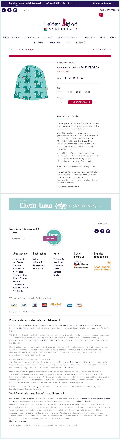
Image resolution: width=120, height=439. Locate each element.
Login (102, 10)
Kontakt (81, 43)
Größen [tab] (75, 116)
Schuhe (48, 37)
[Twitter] (4, 10)
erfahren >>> (68, 367)
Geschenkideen (67, 37)
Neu (102, 37)
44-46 (61, 92)
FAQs (56, 275)
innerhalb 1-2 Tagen (60, 3)
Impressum (38, 268)
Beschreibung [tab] (63, 116)
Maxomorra (55, 340)
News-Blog (33, 386)
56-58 (87, 92)
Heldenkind (30, 312)
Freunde (17, 265)
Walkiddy (41, 340)
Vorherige (97, 49)
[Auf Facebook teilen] (65, 78)
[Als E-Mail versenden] (82, 78)
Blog (68, 43)
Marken (39, 43)
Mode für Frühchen (57, 325)
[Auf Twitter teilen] (69, 78)
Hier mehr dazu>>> (17, 421)
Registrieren (113, 10)
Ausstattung (92, 325)
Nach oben (103, 223)
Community (18, 284)
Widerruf (37, 262)
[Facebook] (9, 10)
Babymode (31, 37)
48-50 (69, 92)
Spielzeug (88, 37)
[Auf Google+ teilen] (78, 78)
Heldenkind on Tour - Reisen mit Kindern (21, 278)
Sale (112, 37)
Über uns (55, 43)
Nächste (107, 49)
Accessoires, (81, 325)
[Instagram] (15, 10)
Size (58, 88)
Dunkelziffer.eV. (84, 401)
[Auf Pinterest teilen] (74, 78)
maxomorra (62, 63)
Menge (59, 98)
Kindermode (10, 37)
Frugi (34, 340)
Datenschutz (39, 265)
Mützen (72, 63)
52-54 (78, 92)
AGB (35, 259)
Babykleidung (31, 325)
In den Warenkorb (80, 102)
